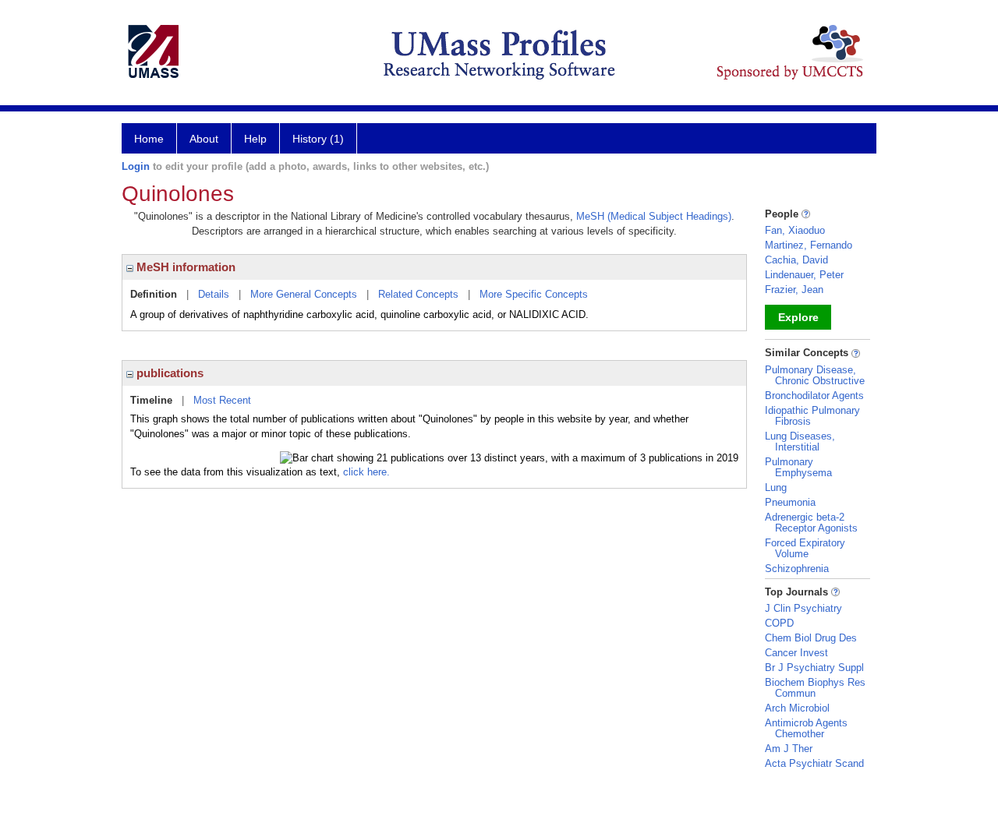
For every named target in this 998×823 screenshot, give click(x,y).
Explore (798, 317)
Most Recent (222, 400)
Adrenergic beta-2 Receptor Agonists (811, 522)
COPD (779, 623)
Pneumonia (790, 502)
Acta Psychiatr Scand (814, 763)
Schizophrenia (797, 568)
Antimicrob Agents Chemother (806, 728)
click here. (366, 472)
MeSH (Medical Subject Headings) (653, 216)
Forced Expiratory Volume (805, 548)
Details (213, 294)
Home (149, 138)
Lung (776, 487)
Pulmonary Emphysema (798, 467)
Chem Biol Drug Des (811, 638)
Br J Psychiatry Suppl (814, 667)
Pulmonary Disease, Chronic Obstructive (815, 375)
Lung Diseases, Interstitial (800, 441)
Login (136, 166)
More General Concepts (303, 294)
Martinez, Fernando (808, 245)
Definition (153, 294)
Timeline (151, 400)
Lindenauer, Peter (804, 275)
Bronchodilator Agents (814, 395)
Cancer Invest (796, 653)
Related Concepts (418, 294)
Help (255, 138)
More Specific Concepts (534, 294)
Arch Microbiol (797, 708)
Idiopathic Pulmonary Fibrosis (812, 415)
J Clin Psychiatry (803, 608)
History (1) (318, 138)
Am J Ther (788, 748)
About (203, 138)
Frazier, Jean (794, 289)
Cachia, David (796, 260)
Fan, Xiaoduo (795, 230)
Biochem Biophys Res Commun (815, 687)
